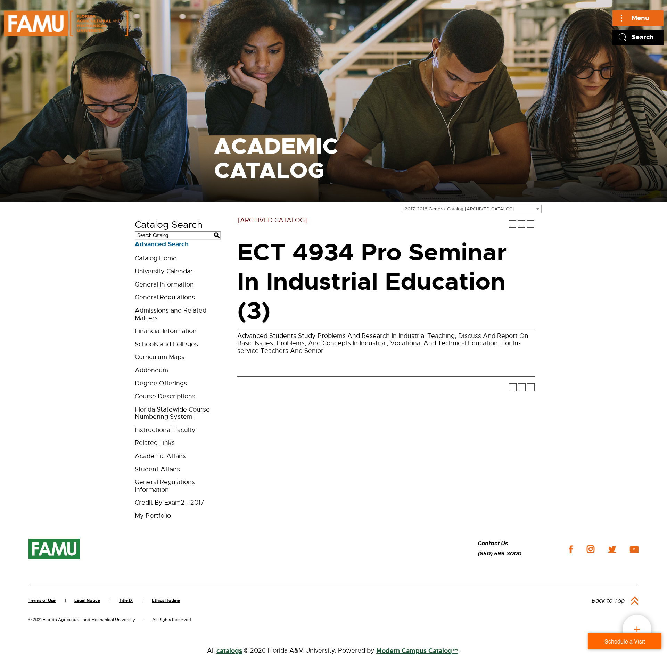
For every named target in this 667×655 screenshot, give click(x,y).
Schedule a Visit (624, 641)
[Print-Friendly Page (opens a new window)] (521, 224)
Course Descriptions (165, 396)
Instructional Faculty (165, 430)
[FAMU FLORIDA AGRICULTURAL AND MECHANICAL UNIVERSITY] (66, 23)
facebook (571, 549)
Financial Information (166, 331)
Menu (640, 18)
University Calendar (164, 271)
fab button (637, 629)
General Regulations (165, 297)
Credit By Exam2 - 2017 (169, 502)
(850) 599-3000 (499, 553)
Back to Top (608, 600)
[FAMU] (54, 549)
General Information (164, 284)
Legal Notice (87, 600)
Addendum (151, 370)
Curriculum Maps (159, 357)
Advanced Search (162, 244)
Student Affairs (157, 469)
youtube (634, 549)
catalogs (229, 651)
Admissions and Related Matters (170, 314)
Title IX (126, 600)
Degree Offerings (161, 383)
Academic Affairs (160, 456)
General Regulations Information (165, 486)
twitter (612, 549)
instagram (590, 549)
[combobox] (472, 209)
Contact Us (493, 543)
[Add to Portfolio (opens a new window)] (512, 224)
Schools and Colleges (166, 344)
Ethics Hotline (166, 600)
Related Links (155, 443)
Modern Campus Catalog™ (417, 651)
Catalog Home (156, 258)
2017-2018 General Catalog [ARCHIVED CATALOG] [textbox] (459, 209)
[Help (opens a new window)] (530, 224)
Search (643, 37)
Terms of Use (42, 600)
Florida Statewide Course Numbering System (172, 413)
